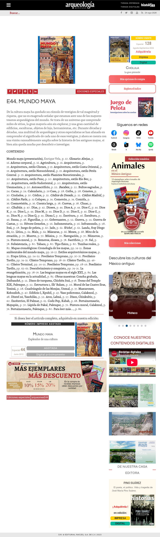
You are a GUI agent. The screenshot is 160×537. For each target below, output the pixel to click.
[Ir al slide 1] (119, 326)
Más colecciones (132, 243)
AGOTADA (50, 348)
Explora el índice (132, 88)
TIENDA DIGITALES (130, 7)
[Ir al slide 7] (142, 326)
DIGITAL (120, 523)
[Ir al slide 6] (138, 326)
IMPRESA (120, 518)
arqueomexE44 (40, 397)
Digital (143, 62)
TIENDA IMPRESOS (130, 3)
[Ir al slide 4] (130, 326)
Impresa (143, 57)
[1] (56, 60)
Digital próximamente (50, 354)
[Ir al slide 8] (145, 326)
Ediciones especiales (90, 91)
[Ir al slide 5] (134, 326)
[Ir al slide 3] (127, 326)
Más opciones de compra (132, 79)
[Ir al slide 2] (123, 326)
